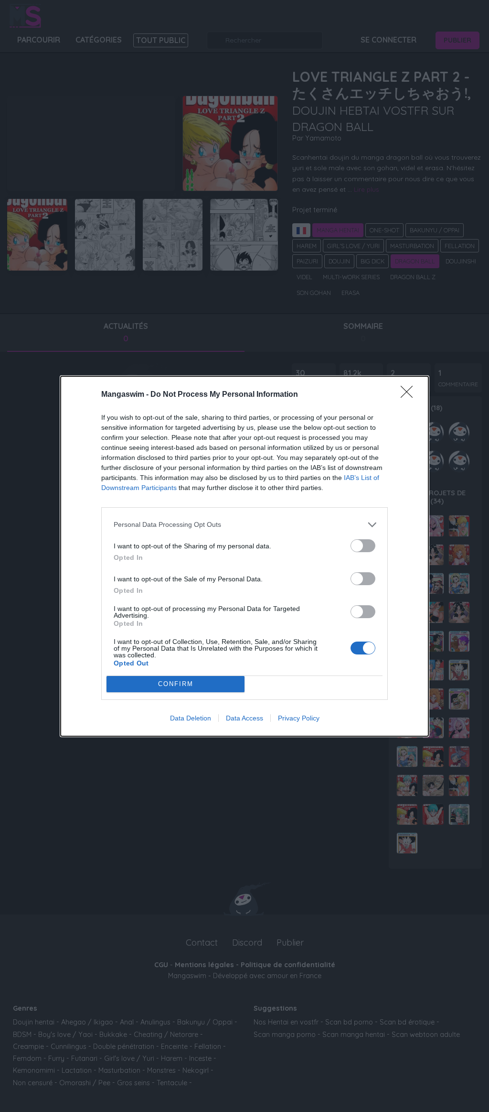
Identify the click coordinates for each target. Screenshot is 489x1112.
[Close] (410, 395)
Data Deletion (190, 718)
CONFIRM (175, 683)
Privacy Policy (298, 718)
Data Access (244, 718)
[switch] (363, 545)
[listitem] (244, 525)
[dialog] (244, 556)
